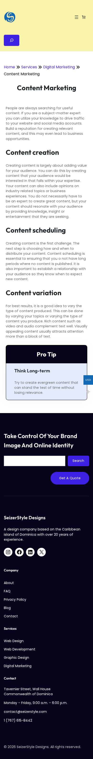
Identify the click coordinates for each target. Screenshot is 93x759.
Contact (11, 616)
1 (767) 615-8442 (18, 720)
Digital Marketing (17, 666)
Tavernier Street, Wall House (27, 689)
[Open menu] (76, 17)
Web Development (19, 649)
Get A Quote (70, 478)
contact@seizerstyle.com (25, 711)
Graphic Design (16, 657)
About (9, 582)
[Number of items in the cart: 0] (83, 17)
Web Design (14, 641)
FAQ (7, 591)
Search (78, 460)
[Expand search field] (11, 40)
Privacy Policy (15, 599)
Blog (7, 607)
